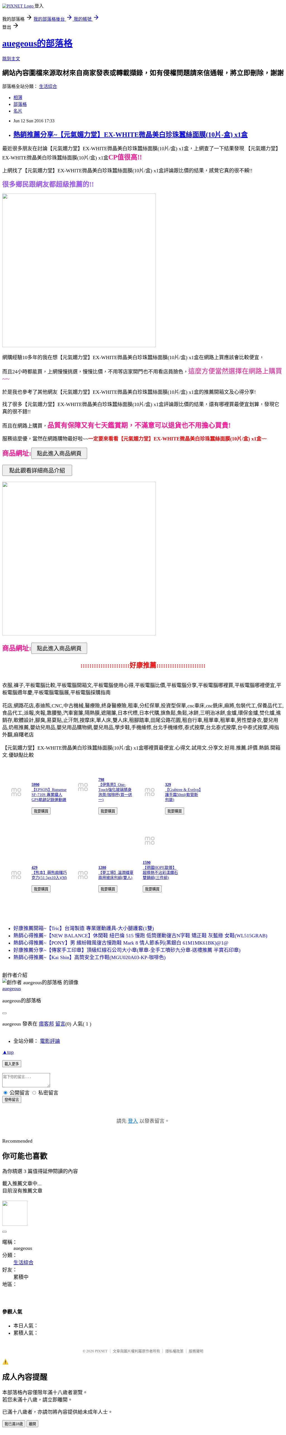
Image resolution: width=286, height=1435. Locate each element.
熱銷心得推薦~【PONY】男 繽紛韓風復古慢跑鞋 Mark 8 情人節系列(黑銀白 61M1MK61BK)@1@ (120, 943)
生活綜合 (48, 86)
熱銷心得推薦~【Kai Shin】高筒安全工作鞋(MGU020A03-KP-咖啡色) (89, 957)
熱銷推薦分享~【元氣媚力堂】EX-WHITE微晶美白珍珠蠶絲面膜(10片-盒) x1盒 (130, 134)
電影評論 (50, 1041)
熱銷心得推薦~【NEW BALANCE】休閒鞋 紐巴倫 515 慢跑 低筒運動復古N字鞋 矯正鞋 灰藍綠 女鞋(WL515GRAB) (140, 935)
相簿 (17, 97)
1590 (147, 862)
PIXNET (101, 1351)
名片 (17, 111)
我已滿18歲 (13, 1424)
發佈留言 (11, 1100)
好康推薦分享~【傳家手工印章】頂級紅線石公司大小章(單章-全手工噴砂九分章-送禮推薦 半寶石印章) (126, 950)
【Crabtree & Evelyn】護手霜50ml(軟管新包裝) (183, 795)
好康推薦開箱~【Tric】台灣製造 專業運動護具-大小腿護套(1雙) (83, 928)
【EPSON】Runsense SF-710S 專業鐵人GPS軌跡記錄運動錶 (49, 795)
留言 (60, 1024)
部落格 (20, 104)
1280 (102, 868)
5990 (35, 785)
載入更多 (11, 1064)
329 (168, 785)
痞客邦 (46, 1024)
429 (34, 868)
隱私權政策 (174, 1351)
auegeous (11, 988)
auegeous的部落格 (37, 43)
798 (101, 780)
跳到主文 (11, 58)
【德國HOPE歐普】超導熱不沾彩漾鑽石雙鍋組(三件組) (160, 873)
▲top (8, 1052)
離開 (32, 1424)
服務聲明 (196, 1351)
